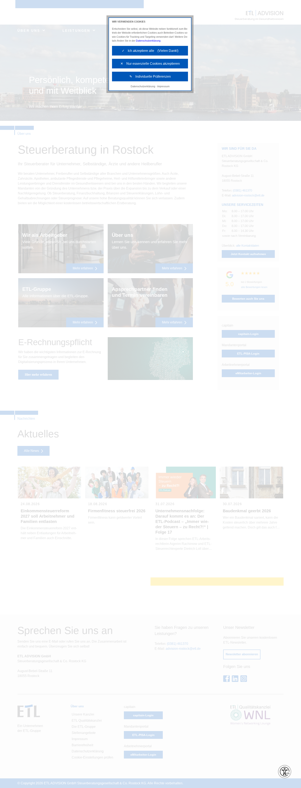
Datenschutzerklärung (148, 40)
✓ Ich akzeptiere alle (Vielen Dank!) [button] (150, 50)
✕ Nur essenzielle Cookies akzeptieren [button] (150, 63)
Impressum (163, 86)
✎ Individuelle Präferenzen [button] (150, 76)
